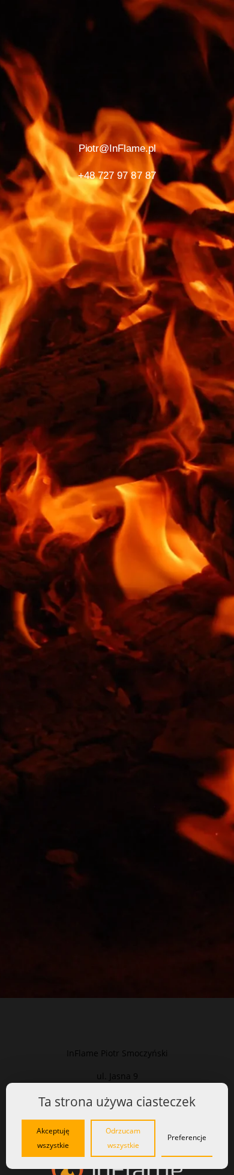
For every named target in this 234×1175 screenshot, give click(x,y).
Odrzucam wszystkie (123, 1138)
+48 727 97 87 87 (117, 175)
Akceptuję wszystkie (53, 1138)
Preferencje (186, 1137)
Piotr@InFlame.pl (117, 148)
